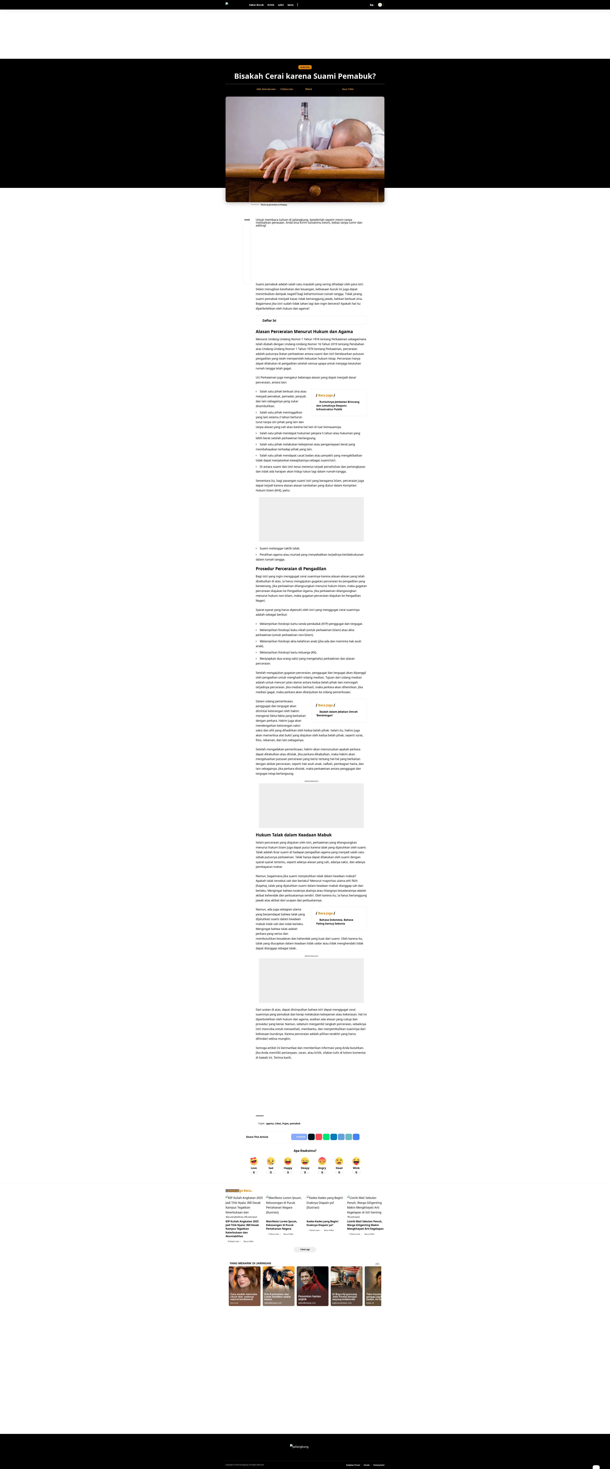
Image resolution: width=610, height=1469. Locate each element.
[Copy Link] (325, 89)
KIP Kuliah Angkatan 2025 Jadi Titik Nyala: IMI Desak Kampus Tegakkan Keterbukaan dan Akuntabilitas (242, 1229)
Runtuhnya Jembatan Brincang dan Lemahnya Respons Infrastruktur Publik (337, 405)
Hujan (285, 1123)
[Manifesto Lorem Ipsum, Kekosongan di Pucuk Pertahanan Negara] (284, 1206)
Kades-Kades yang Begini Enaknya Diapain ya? (322, 1223)
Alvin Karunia (268, 89)
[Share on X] (320, 89)
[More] (335, 89)
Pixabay (283, 204)
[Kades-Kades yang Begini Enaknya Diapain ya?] (325, 1206)
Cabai (278, 1123)
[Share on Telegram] (247, 257)
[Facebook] (301, 1456)
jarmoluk (273, 204)
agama (270, 1123)
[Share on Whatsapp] (247, 249)
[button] (297, 5)
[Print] (330, 89)
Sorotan (305, 67)
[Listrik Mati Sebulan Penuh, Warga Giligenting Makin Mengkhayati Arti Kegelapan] (365, 1206)
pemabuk (295, 1123)
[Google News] (305, 1456)
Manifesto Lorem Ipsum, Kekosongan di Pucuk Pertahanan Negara (281, 1225)
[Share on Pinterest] (247, 242)
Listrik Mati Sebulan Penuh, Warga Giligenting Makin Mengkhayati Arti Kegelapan (365, 1225)
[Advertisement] (305, 34)
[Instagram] (309, 1456)
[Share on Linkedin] (333, 1137)
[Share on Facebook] (315, 89)
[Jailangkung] (235, 4)
